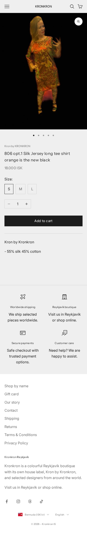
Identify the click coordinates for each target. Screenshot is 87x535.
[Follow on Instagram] (18, 501)
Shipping (11, 418)
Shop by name (16, 386)
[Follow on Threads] (30, 501)
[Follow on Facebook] (6, 501)
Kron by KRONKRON (17, 146)
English (59, 514)
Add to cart (43, 221)
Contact (11, 410)
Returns (10, 426)
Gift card (11, 394)
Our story (12, 402)
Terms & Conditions (20, 434)
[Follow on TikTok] (41, 501)
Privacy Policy (16, 443)
